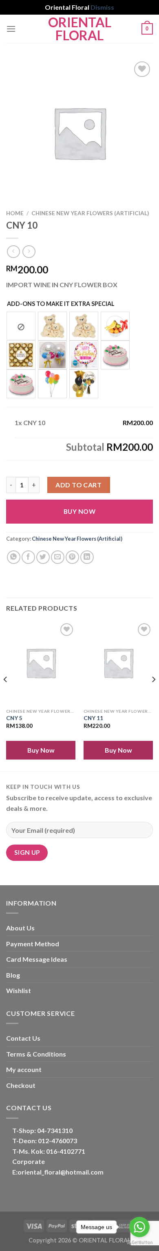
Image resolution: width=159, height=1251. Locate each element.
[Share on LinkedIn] (87, 557)
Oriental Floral (79, 29)
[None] (21, 326)
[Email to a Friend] (57, 557)
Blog (13, 975)
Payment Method (32, 944)
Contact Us (23, 1038)
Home (15, 213)
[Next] (153, 695)
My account (24, 1069)
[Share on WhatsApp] (13, 557)
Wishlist (18, 990)
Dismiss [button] (102, 7)
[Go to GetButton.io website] (139, 1242)
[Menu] (11, 29)
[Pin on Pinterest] (72, 557)
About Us (20, 928)
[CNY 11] (118, 662)
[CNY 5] (40, 662)
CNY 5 (14, 718)
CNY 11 (93, 718)
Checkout (20, 1085)
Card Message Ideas (36, 959)
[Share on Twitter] (43, 557)
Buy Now (79, 511)
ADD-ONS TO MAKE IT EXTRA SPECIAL (61, 303)
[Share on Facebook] (28, 557)
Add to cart (78, 485)
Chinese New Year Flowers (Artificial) (90, 213)
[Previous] (6, 695)
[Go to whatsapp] (139, 1227)
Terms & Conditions (36, 1054)
